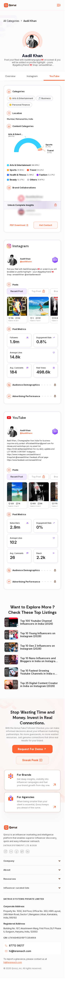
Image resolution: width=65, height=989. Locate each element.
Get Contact (45, 225)
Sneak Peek (30, 760)
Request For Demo (30, 749)
